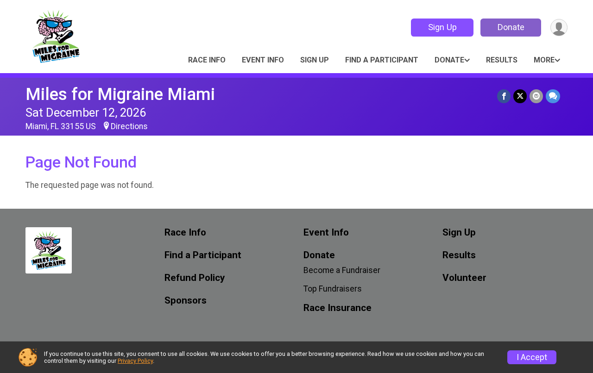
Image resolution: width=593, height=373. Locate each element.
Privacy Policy (135, 360)
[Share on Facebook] (504, 96)
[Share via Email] (536, 96)
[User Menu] (559, 27)
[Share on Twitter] (520, 96)
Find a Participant (381, 60)
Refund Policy (194, 278)
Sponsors (185, 300)
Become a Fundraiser (341, 270)
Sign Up (442, 27)
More (544, 60)
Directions (129, 126)
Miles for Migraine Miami (120, 94)
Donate (511, 27)
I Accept (532, 357)
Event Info (263, 60)
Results (501, 60)
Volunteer (464, 278)
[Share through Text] (553, 96)
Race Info (207, 60)
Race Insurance (337, 308)
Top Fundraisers (332, 288)
